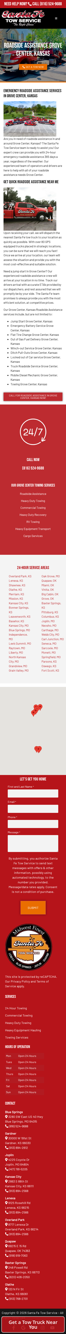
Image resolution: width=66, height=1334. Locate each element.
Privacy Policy (20, 981)
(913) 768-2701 (51, 8)
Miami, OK (48, 585)
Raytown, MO (17, 648)
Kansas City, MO (19, 625)
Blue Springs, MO (19, 630)
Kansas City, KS (18, 603)
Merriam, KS (16, 594)
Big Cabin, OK (50, 594)
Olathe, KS (15, 589)
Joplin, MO (48, 621)
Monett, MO (49, 652)
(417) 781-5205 (18, 1169)
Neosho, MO (49, 625)
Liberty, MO (16, 652)
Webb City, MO (50, 634)
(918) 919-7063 (18, 1255)
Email (12, 801)
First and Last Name (21, 786)
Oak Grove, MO (51, 576)
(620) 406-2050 (19, 1277)
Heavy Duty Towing (33, 500)
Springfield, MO (51, 657)
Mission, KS (16, 598)
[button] (38, 750)
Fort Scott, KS (50, 670)
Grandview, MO (18, 666)
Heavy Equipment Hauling (23, 1030)
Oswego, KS (49, 666)
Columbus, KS (50, 616)
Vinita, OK (48, 589)
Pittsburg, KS (50, 612)
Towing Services (16, 1037)
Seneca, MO (49, 643)
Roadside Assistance (33, 493)
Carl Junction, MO (53, 639)
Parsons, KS (49, 661)
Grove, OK (48, 598)
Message (14, 832)
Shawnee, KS (17, 585)
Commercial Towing (33, 507)
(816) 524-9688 (51, 4)
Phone (12, 817)
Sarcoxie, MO (50, 648)
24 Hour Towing (16, 1008)
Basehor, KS (16, 621)
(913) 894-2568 (18, 1191)
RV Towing (33, 521)
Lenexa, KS (16, 580)
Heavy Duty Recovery (33, 514)
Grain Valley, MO (19, 670)
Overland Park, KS (20, 576)
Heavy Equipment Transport (33, 528)
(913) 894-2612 (18, 1148)
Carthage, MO (50, 630)
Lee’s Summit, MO (20, 643)
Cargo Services (33, 536)
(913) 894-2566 (18, 1212)
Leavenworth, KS (19, 616)
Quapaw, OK (49, 580)
